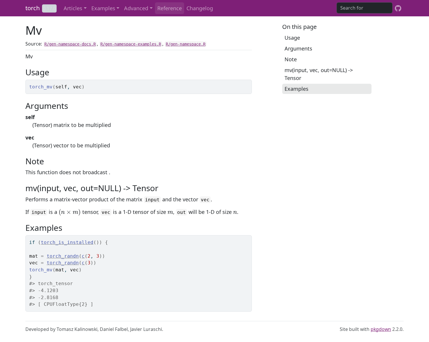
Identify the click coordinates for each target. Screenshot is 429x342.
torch (32, 8)
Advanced (136, 8)
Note (291, 59)
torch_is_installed (67, 242)
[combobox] (364, 7)
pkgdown (381, 329)
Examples (103, 8)
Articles (73, 8)
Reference (169, 8)
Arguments (298, 48)
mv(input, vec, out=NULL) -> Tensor (319, 74)
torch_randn (63, 256)
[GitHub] (398, 8)
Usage (292, 37)
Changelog (199, 8)
